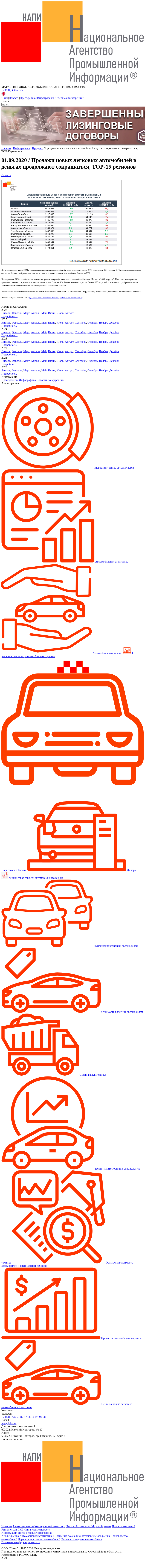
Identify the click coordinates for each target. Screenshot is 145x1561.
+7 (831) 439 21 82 (12, 1416)
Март (26, 313)
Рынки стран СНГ (12, 1529)
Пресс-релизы (28, 97)
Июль (60, 313)
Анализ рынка (10, 1535)
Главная (6, 148)
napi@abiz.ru (8, 1423)
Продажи (37, 148)
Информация (9, 1532)
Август (69, 313)
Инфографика (45, 97)
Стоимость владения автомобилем (81, 1539)
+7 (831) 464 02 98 (35, 1416)
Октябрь (93, 322)
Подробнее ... (9, 316)
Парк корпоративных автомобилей (39, 1539)
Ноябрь (103, 322)
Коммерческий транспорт (49, 1526)
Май (44, 313)
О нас (4, 97)
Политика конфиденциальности (20, 1542)
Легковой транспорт (78, 1526)
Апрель (35, 313)
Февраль (17, 313)
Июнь (51, 313)
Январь (5, 313)
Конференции (75, 97)
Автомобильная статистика (36, 1535)
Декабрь (114, 322)
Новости (14, 97)
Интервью (60, 97)
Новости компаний (123, 1526)
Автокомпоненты (23, 1526)
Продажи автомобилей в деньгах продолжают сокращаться (55, 298)
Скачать (6, 175)
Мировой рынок (101, 1526)
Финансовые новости (37, 1529)
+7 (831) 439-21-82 (12, 89)
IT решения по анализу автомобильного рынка (81, 1535)
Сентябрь (80, 322)
